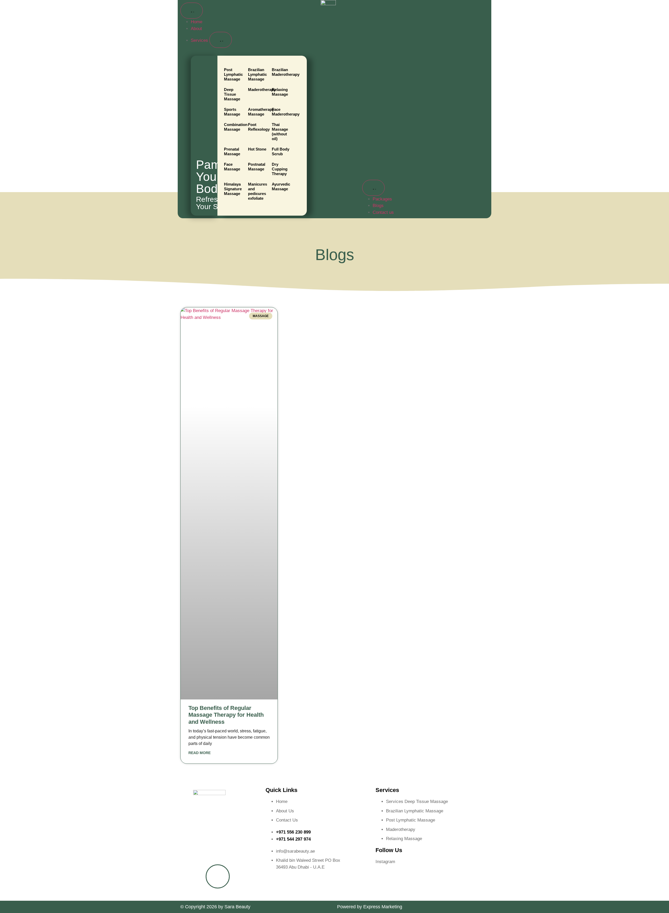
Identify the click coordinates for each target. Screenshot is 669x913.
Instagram (385, 861)
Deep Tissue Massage (232, 94)
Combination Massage (234, 126)
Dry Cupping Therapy (279, 169)
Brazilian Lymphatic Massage (257, 74)
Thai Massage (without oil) (280, 131)
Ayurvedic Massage (281, 186)
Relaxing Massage (280, 91)
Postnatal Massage (256, 166)
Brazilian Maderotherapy (282, 72)
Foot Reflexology (258, 126)
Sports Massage (232, 111)
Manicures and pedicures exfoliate (257, 191)
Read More (199, 753)
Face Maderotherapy (282, 111)
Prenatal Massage (232, 151)
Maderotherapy (258, 89)
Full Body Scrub (280, 151)
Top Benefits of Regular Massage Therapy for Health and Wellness (226, 715)
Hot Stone (257, 149)
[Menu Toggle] (191, 11)
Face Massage (232, 166)
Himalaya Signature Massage (233, 189)
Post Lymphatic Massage (233, 74)
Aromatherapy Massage (258, 111)
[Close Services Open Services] (220, 40)
